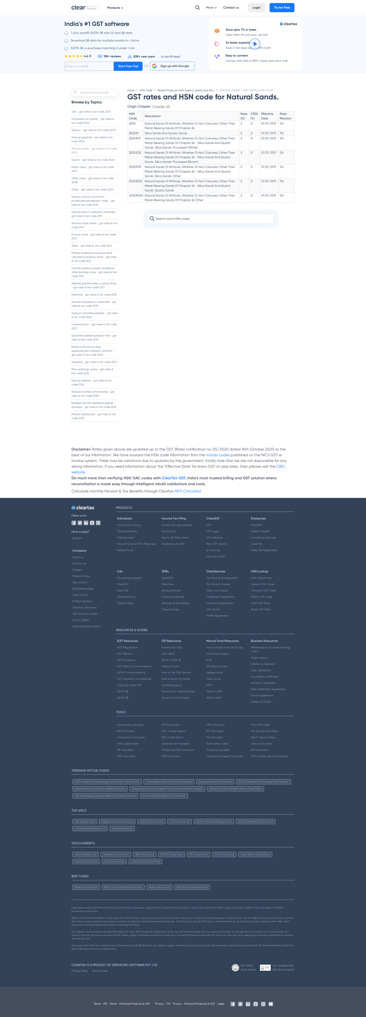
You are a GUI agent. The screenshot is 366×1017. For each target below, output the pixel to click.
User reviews (79, 582)
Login (256, 7)
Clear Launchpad (217, 590)
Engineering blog (82, 588)
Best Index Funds (159, 887)
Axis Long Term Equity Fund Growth (163, 795)
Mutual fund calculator (131, 737)
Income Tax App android (177, 524)
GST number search (174, 731)
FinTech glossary (82, 601)
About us (77, 557)
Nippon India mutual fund (117, 821)
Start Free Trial (128, 66)
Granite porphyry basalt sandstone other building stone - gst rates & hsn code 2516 (94, 272)
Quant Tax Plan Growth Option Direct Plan (235, 788)
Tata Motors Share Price (255, 854)
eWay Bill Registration (264, 550)
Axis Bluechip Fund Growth (215, 781)
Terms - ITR (100, 1003)
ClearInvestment (127, 531)
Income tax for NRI (173, 543)
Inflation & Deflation (263, 663)
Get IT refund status (263, 737)
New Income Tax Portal (176, 678)
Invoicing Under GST (129, 685)
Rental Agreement (262, 695)
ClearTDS (256, 543)
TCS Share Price (224, 854)
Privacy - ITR (162, 1003)
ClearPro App (125, 603)
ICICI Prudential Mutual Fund (255, 821)
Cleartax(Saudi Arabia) (86, 626)
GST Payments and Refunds (134, 678)
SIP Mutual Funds (216, 666)
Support (77, 537)
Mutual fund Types (217, 653)
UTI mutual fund (179, 821)
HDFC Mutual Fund (151, 821)
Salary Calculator (261, 743)
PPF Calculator (171, 724)
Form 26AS (168, 653)
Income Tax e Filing (128, 524)
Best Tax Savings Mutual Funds (123, 887)
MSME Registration (217, 615)
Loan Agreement (261, 670)
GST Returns (124, 653)
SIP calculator (125, 749)
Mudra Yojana (259, 657)
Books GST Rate (260, 609)
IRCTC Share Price (172, 854)
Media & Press (80, 576)
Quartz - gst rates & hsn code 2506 (93, 159)
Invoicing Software (173, 596)
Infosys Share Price (86, 861)
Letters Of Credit (261, 701)
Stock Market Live (85, 854)
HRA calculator (215, 724)
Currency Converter (218, 749)
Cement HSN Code (262, 584)
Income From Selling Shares (178, 691)
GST (208, 524)
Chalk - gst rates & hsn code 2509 (92, 189)
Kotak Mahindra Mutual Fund (213, 821)
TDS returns (213, 609)
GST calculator (126, 756)
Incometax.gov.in (172, 685)
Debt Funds (213, 678)
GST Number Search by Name (269, 756)
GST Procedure (126, 659)
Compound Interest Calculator (224, 756)
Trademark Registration (220, 596)
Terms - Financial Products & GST (130, 1003)
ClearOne (167, 584)
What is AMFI (214, 691)
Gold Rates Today (217, 743)
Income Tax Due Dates (175, 697)
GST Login (212, 531)
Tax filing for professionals (221, 577)
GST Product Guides (84, 613)
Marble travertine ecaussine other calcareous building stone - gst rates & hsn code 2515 (94, 256)
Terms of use (99, 970)
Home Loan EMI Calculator (178, 749)
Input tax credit (215, 556)
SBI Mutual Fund (85, 821)
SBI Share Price (145, 854)
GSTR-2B (122, 691)
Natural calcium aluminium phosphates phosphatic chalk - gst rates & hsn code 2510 (93, 200)
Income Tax (169, 531)
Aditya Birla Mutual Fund (90, 828)
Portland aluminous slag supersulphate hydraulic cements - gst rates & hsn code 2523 (92, 350)
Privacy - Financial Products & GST (194, 1003)
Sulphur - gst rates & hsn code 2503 (93, 130)
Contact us (79, 563)
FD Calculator (214, 737)
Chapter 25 (161, 106)
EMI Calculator (126, 731)
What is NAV (214, 697)
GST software (214, 537)
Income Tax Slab (172, 647)
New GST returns (216, 543)
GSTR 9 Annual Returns (131, 672)
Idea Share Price (114, 861)
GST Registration (127, 647)
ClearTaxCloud (126, 596)
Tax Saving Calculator (264, 731)
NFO (209, 685)
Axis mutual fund (122, 828)
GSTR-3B (122, 697)
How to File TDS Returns (176, 672)
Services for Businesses (175, 603)
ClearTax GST (173, 478)
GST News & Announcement (134, 666)
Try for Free (282, 7)
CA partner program (129, 577)
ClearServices (125, 537)
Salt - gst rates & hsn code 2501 (91, 111)
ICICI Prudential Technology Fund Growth (263, 781)
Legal (221, 1003)
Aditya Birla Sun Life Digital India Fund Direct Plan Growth (167, 788)
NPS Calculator (188, 491)
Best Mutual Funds (86, 887)
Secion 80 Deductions (175, 537)
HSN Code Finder (261, 577)
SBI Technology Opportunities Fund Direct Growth (105, 795)
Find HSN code (260, 724)
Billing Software (171, 590)
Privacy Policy (79, 970)
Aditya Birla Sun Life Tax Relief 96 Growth (100, 788)
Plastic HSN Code (261, 596)
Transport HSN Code (263, 590)
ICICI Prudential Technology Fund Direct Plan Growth (107, 781)
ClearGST (256, 524)
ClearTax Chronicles (84, 607)
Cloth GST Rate (260, 603)
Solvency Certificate (263, 682)
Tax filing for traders (218, 584)
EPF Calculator (260, 749)
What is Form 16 (171, 659)
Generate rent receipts (175, 743)
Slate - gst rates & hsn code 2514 (91, 245)
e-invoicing (213, 550)
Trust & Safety (80, 620)
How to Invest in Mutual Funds (224, 647)
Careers (77, 569)
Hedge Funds (214, 672)
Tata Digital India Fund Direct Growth (169, 781)
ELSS (209, 659)
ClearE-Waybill (260, 531)
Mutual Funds (125, 550)
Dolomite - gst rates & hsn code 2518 (93, 294)
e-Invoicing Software (263, 537)
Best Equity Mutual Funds (192, 887)
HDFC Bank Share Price (145, 861)
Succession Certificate (264, 676)
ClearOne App (170, 609)
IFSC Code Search (173, 737)
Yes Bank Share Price (116, 854)
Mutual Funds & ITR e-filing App (136, 543)
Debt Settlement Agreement (268, 689)
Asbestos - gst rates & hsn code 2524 (94, 361)
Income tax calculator (130, 724)
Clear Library (80, 594)
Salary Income (170, 666)
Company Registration (220, 603)
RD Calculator (214, 731)
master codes (218, 455)
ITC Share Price (198, 854)
